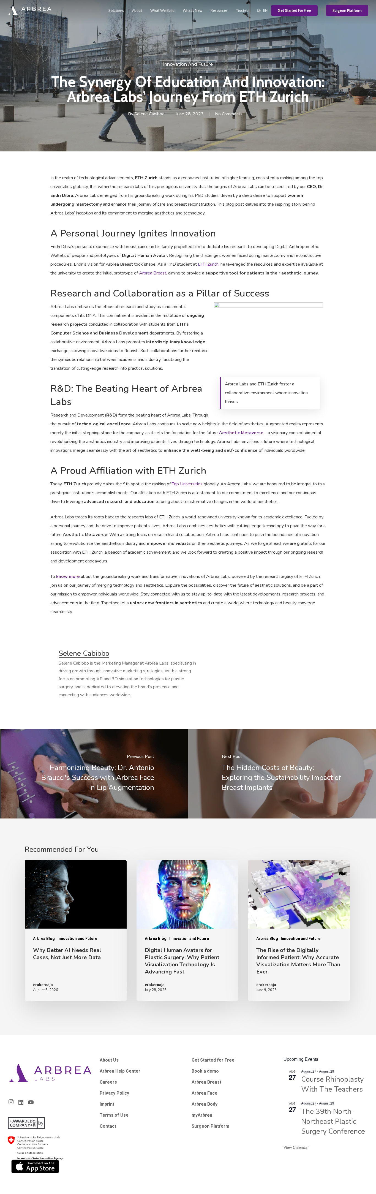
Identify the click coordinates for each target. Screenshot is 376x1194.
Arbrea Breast (152, 273)
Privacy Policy (114, 1093)
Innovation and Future (188, 64)
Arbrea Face (204, 1093)
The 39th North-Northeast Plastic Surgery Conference (333, 1121)
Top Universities (187, 484)
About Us (109, 1060)
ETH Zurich (208, 264)
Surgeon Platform (210, 1126)
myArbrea (202, 1115)
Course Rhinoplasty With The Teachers (332, 1084)
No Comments (229, 114)
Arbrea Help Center (120, 1071)
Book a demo (205, 1071)
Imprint (107, 1104)
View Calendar (296, 1147)
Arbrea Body (204, 1104)
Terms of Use (114, 1115)
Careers (108, 1082)
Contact (108, 1126)
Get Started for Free (213, 1060)
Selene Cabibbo (149, 114)
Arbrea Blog (44, 938)
